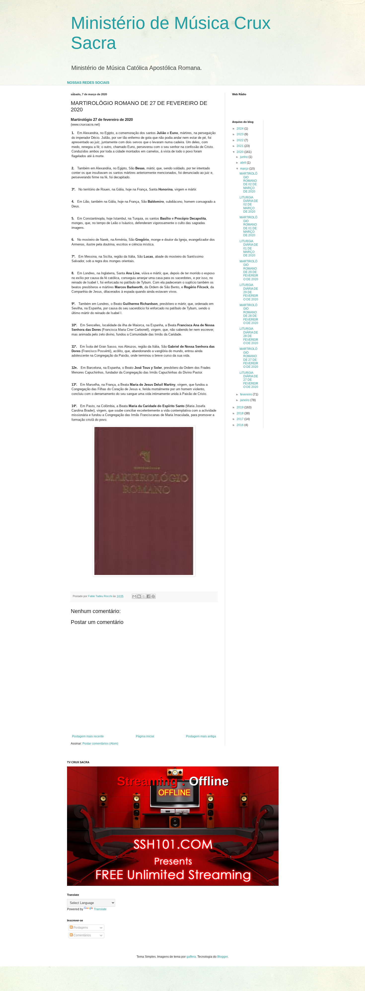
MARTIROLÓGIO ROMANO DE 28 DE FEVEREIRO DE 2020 (249, 314)
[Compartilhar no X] (143, 596)
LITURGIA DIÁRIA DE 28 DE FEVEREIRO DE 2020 (249, 336)
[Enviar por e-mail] (134, 596)
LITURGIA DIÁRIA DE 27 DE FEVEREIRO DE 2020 (249, 380)
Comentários (82, 935)
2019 (240, 407)
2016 (240, 425)
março (244, 168)
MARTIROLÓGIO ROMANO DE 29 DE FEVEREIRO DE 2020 (249, 270)
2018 (240, 413)
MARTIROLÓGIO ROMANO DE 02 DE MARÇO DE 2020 (248, 182)
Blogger (222, 956)
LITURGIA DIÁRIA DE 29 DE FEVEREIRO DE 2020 (249, 292)
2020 (240, 152)
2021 (240, 146)
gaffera (191, 956)
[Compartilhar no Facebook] (148, 596)
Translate (100, 909)
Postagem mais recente (88, 736)
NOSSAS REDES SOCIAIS (88, 83)
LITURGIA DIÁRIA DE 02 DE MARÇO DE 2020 (249, 205)
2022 (240, 140)
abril (243, 162)
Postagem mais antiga (201, 736)
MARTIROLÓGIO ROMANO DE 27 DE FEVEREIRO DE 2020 (249, 358)
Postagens (80, 927)
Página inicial (145, 736)
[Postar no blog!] (139, 596)
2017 (240, 419)
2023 (240, 134)
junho (244, 157)
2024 (240, 128)
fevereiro (246, 394)
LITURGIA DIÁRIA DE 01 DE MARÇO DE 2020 (249, 248)
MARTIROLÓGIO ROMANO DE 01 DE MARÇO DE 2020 (248, 226)
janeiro (245, 400)
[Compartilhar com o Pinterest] (153, 596)
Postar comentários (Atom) (100, 743)
